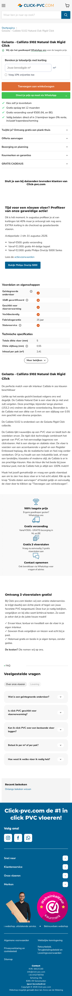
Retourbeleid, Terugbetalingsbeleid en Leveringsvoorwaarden (50, 949)
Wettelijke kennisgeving (50, 940)
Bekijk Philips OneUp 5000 (22, 265)
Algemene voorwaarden (16, 940)
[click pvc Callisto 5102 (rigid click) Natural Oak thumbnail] (7, 43)
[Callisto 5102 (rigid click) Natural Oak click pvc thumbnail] (19, 43)
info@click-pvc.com (36, 971)
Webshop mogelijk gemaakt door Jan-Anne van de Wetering (36, 990)
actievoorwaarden (24, 257)
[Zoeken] (65, 15)
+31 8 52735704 (36, 975)
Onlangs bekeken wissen (18, 789)
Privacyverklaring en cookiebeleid (14, 950)
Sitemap (8, 959)
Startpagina (8, 28)
